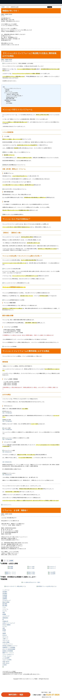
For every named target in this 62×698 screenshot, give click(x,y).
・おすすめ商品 (8, 103)
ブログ (7, 7)
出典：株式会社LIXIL (7, 452)
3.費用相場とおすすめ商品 (10, 100)
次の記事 (11, 560)
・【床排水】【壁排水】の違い (11, 94)
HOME (3, 7)
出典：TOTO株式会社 (7, 412)
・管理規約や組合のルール (10, 97)
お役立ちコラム (8, 61)
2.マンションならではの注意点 (11, 92)
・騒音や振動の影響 (9, 98)
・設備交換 (6, 89)
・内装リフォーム (8, 91)
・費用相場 (7, 101)
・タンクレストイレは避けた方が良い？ (13, 95)
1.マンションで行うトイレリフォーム (12, 88)
